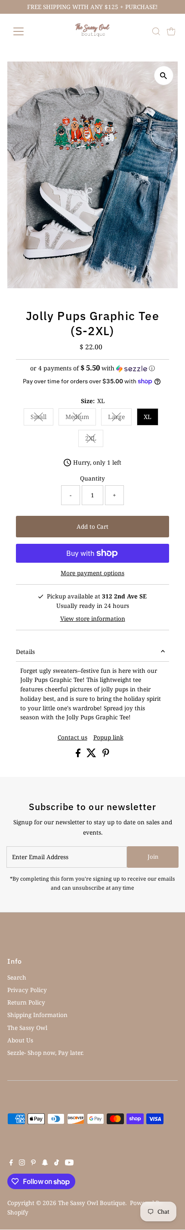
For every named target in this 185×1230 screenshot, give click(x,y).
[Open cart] (171, 31)
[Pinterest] (33, 1163)
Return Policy (26, 1002)
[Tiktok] (56, 1163)
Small (42, 418)
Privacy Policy (27, 990)
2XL (94, 439)
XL (147, 417)
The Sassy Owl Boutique (91, 1203)
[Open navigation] (28, 31)
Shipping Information (37, 1015)
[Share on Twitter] (92, 755)
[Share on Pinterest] (105, 755)
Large (120, 418)
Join (153, 856)
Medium (80, 418)
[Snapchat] (45, 1163)
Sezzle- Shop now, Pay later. (45, 1052)
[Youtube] (69, 1163)
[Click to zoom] (163, 75)
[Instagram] (22, 1163)
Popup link (108, 737)
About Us (20, 1040)
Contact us (72, 737)
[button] (92, 368)
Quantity (92, 478)
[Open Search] (156, 31)
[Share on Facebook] (79, 755)
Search (16, 977)
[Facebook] (11, 1163)
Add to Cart (92, 526)
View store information (92, 619)
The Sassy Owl (27, 1027)
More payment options (92, 573)
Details (25, 651)
